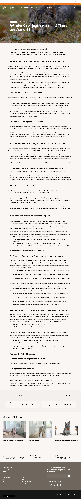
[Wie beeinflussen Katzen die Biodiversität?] (66, 429)
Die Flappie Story (6, 477)
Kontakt (23, 479)
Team (4, 479)
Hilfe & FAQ (24, 477)
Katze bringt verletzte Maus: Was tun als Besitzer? (23, 405)
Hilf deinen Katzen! (34, 440)
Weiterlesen (5, 443)
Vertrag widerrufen (8, 496)
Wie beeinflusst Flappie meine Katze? (13, 440)
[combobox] (75, 1)
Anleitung (24, 483)
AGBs (23, 485)
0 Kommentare (68, 395)
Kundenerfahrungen (26, 481)
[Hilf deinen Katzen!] (40, 429)
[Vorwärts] (55, 1)
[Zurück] (26, 1)
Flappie (12, 314)
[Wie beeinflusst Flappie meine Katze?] (14, 429)
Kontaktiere (21, 457)
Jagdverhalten (13, 21)
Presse (4, 481)
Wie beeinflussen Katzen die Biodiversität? (66, 440)
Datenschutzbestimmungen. (55, 481)
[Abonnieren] (69, 476)
